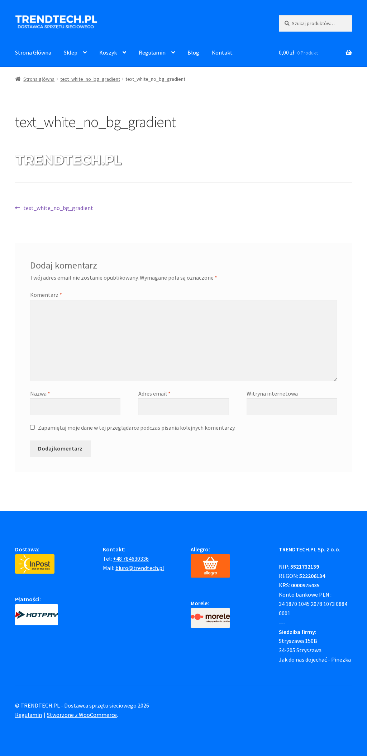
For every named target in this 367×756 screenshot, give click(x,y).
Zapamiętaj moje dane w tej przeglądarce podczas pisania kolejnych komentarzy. (136, 427)
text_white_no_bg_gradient (90, 79)
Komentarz (46, 294)
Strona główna (38, 79)
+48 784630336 (131, 558)
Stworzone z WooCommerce (82, 714)
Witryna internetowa (272, 393)
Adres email (154, 393)
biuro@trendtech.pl (139, 567)
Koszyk (108, 52)
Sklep (70, 52)
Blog (193, 52)
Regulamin (152, 52)
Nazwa (40, 393)
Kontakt (222, 52)
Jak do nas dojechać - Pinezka (315, 659)
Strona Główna (33, 52)
